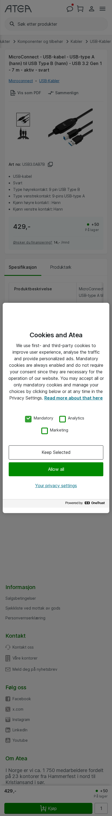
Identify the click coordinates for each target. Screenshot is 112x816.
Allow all (56, 469)
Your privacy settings (56, 485)
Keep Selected (56, 452)
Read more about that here (73, 398)
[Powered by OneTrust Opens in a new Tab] (86, 504)
